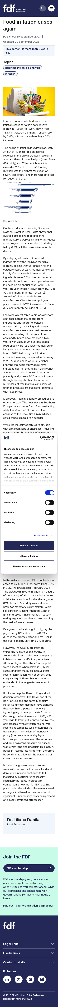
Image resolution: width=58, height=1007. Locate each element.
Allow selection (29, 556)
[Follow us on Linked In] (7, 979)
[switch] (49, 502)
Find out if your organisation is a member (28, 905)
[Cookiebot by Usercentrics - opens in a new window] (41, 438)
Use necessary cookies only (29, 566)
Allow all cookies (29, 545)
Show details (40, 535)
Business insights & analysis (22, 67)
